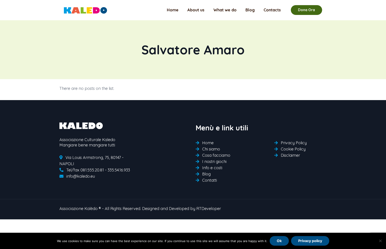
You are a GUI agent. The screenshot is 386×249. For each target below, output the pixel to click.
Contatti (209, 180)
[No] (380, 241)
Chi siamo (211, 149)
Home (208, 142)
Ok (279, 241)
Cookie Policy (293, 149)
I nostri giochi (214, 161)
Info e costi (212, 167)
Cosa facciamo (216, 155)
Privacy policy (310, 241)
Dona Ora (306, 10)
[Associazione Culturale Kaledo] (85, 10)
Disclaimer (290, 155)
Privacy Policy (294, 142)
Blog (206, 174)
